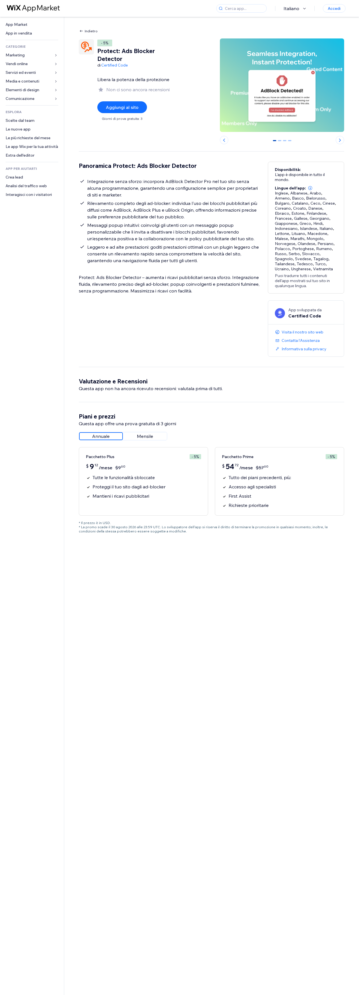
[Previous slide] (224, 140)
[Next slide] (340, 140)
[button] (310, 188)
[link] (32, 24)
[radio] (101, 436)
